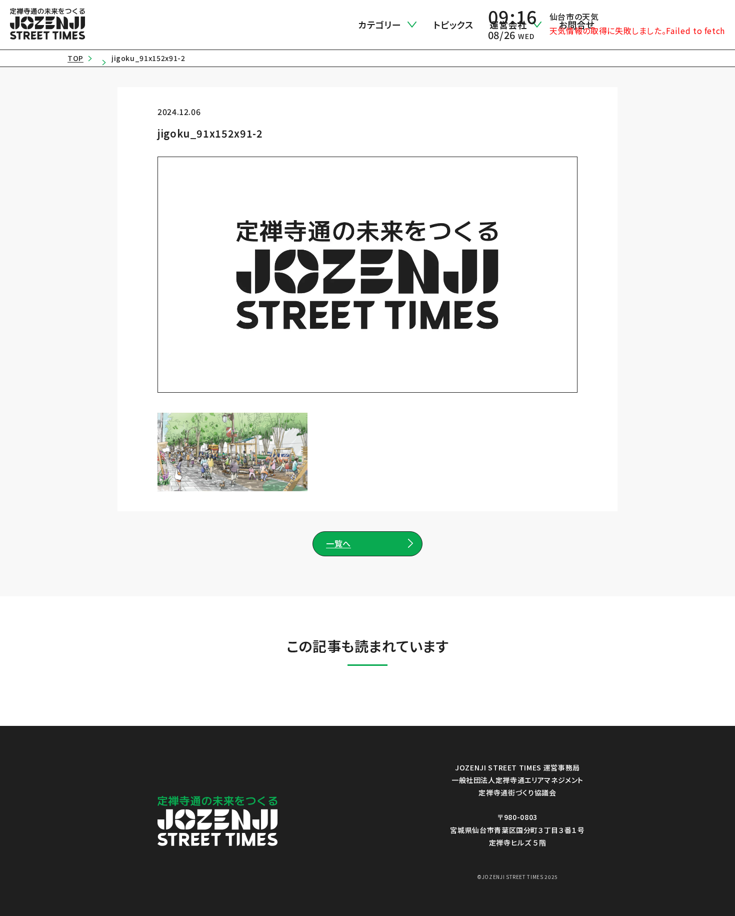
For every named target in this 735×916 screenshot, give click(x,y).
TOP (76, 58)
